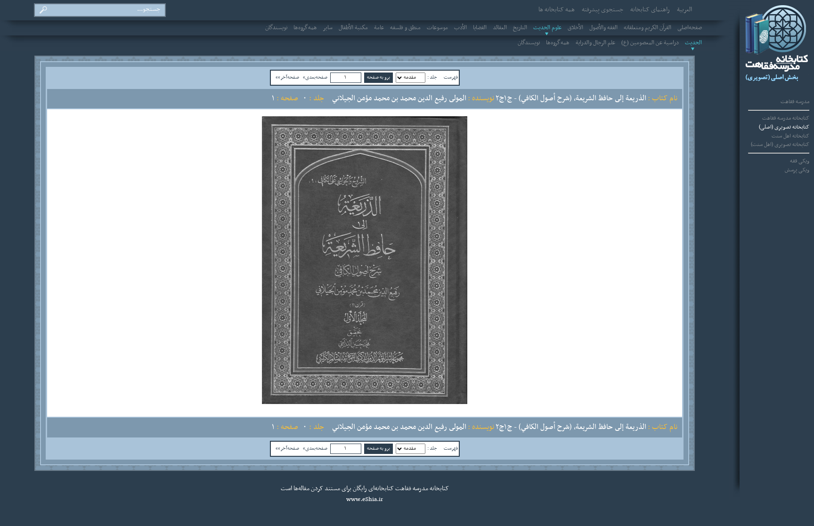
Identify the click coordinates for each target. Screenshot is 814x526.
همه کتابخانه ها (556, 10)
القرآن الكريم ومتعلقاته (647, 28)
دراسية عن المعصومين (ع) (650, 43)
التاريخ (520, 28)
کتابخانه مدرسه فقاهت (785, 118)
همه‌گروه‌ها (305, 28)
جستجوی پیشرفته (602, 10)
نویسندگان (276, 28)
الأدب (460, 28)
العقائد (500, 28)
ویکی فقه (799, 161)
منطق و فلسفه (405, 28)
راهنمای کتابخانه (650, 10)
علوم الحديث (547, 28)
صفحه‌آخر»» (287, 77)
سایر (328, 28)
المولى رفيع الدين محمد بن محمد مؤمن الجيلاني (399, 98)
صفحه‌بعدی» (315, 77)
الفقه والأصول (603, 28)
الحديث (693, 43)
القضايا (480, 28)
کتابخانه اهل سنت (790, 136)
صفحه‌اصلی (689, 28)
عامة (379, 28)
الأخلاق (575, 28)
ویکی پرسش (797, 170)
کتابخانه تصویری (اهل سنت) (780, 144)
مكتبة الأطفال (353, 28)
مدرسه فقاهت (795, 101)
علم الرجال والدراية (595, 43)
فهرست (451, 77)
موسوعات (437, 28)
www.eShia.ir (364, 499)
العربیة (684, 10)
